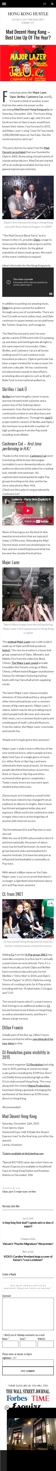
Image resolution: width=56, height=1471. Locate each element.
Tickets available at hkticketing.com (22, 1153)
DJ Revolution (34, 1064)
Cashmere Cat (38, 455)
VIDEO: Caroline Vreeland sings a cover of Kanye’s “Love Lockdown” (28, 1255)
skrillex (32, 1191)
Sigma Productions (39, 1085)
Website (41, 1339)
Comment (6, 1296)
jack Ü (12, 1191)
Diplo (37, 239)
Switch (6, 650)
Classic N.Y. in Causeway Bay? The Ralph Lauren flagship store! (31, 1461)
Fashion (32, 1453)
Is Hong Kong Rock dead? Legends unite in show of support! (28, 1224)
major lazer (22, 1191)
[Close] (7, 1408)
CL (12, 954)
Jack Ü (48, 417)
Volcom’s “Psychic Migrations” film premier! (28, 1241)
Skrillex (6, 396)
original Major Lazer (19, 641)
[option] (28, 1221)
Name (5, 1339)
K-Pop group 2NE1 (36, 954)
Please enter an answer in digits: (17, 1354)
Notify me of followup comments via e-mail (25, 1335)
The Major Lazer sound (24, 663)
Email (23, 1339)
